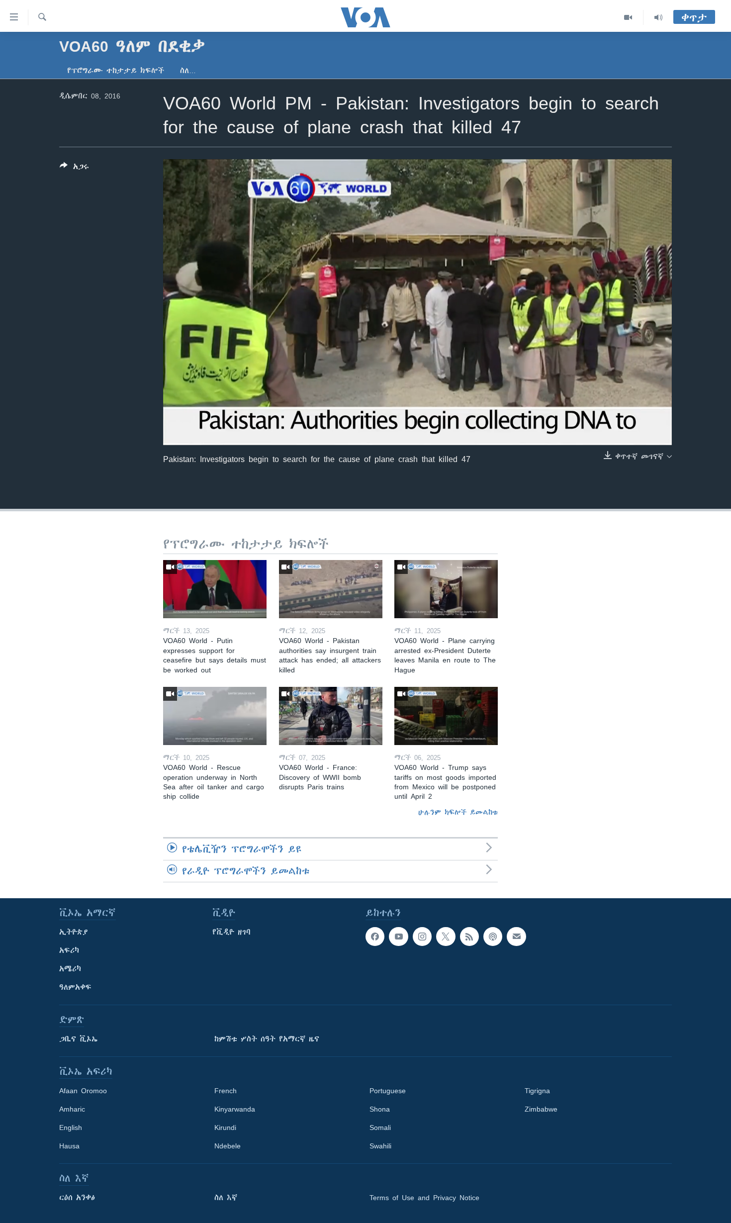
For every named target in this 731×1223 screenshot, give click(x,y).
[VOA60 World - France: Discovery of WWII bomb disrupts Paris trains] (330, 716)
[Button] (74, 168)
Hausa (69, 1145)
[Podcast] (492, 936)
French (225, 1090)
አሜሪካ (70, 968)
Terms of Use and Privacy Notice (424, 1197)
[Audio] (658, 17)
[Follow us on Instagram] (422, 936)
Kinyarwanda (234, 1109)
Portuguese (387, 1090)
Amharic (72, 1109)
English (70, 1127)
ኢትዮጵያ (73, 932)
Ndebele (227, 1145)
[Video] (628, 17)
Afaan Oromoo (83, 1090)
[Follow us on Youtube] (398, 936)
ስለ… (188, 70)
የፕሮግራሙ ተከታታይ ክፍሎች (115, 70)
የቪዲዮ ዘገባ (231, 932)
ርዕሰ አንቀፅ (77, 1197)
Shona (379, 1109)
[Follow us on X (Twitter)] (445, 936)
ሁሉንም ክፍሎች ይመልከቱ (458, 812)
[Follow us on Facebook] (375, 936)
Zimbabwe (541, 1109)
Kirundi (225, 1127)
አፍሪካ (69, 950)
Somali (380, 1127)
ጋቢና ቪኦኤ (78, 1039)
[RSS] (469, 936)
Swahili (380, 1145)
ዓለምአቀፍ (75, 987)
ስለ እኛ (225, 1197)
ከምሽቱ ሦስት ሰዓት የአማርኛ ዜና (266, 1039)
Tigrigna (537, 1090)
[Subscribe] (516, 936)
